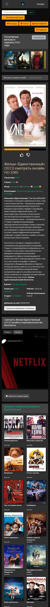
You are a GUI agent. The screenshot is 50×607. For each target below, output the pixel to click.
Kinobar (41, 4)
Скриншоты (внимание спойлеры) (20, 308)
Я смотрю (41, 336)
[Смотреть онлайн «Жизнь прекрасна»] (13, 524)
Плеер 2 (18, 332)
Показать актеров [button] (19, 284)
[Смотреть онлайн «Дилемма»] (36, 589)
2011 (17, 177)
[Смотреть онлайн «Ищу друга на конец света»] (36, 556)
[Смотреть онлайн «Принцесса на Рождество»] (13, 556)
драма (36, 186)
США (13, 182)
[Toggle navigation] (7, 4)
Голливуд (8, 194)
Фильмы (38, 191)
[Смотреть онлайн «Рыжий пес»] (13, 459)
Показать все (38, 37)
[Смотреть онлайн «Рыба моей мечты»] (13, 589)
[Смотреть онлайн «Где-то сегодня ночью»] (13, 492)
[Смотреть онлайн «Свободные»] (36, 492)
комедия (26, 186)
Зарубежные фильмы (26, 191)
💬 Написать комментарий (17, 396)
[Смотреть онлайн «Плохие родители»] (13, 427)
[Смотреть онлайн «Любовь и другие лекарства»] (36, 524)
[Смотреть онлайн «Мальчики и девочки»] (36, 427)
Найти (30, 12)
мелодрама (15, 186)
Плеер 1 (7, 332)
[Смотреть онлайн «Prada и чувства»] (36, 459)
